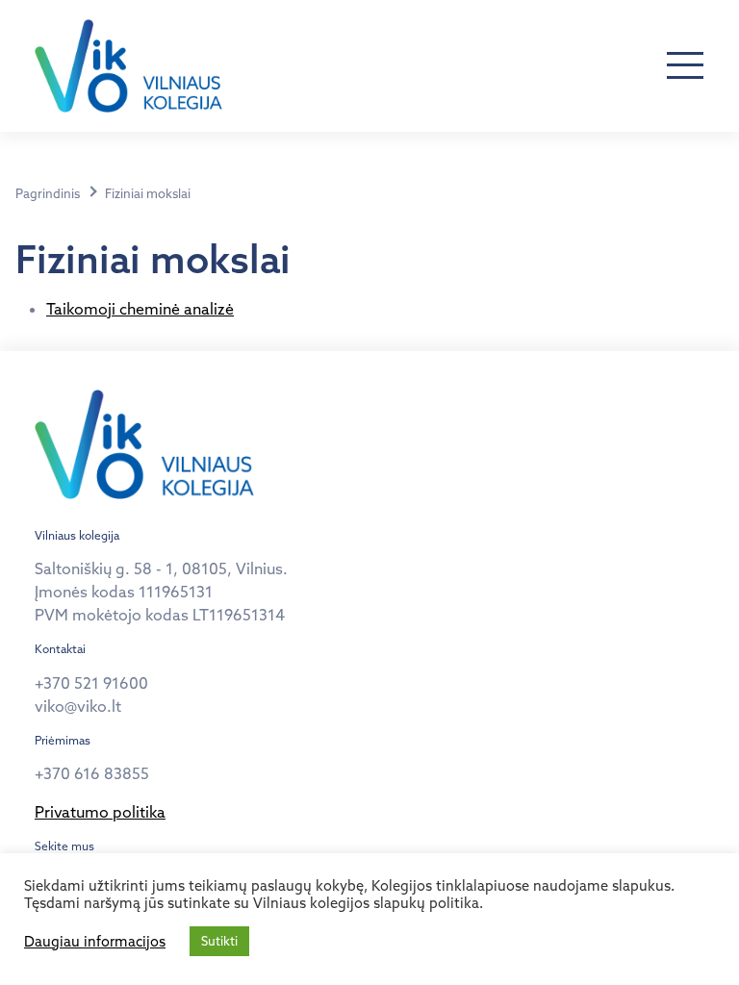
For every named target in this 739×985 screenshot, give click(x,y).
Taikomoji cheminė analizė (140, 308)
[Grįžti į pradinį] (128, 65)
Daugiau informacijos (95, 941)
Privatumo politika (100, 811)
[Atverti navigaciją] (685, 66)
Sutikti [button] (219, 940)
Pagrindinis (47, 193)
